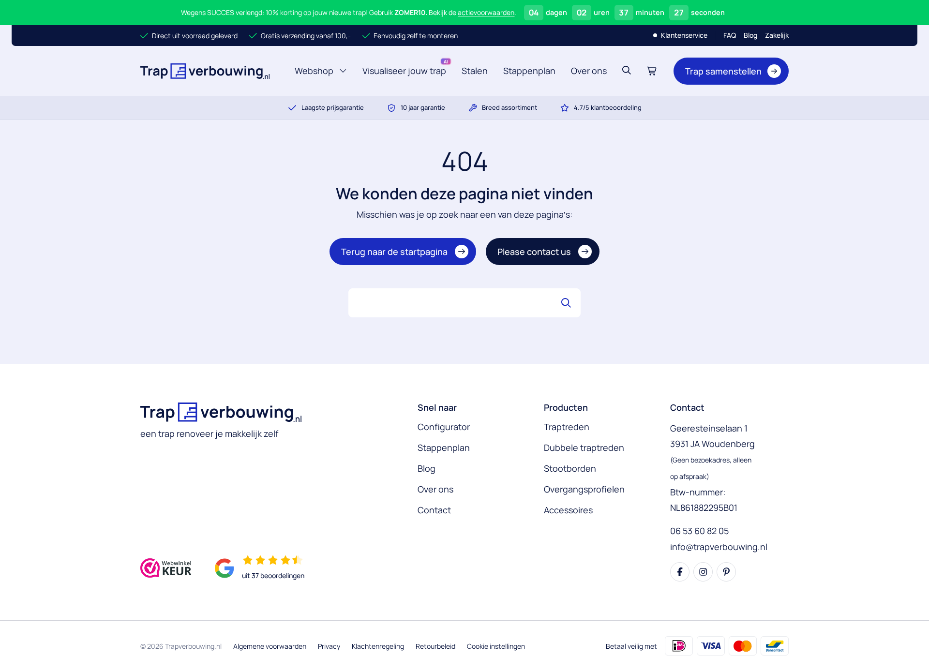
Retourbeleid (435, 646)
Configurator (444, 426)
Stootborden (570, 468)
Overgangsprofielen (584, 489)
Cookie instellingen (496, 646)
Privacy (329, 646)
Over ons (589, 70)
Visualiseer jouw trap (404, 70)
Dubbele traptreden (584, 447)
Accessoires (568, 510)
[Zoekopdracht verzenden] (566, 302)
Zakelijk (777, 35)
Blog (750, 35)
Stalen (475, 70)
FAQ (729, 35)
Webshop (315, 73)
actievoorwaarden (486, 12)
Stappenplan (529, 70)
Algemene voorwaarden (269, 646)
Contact (434, 510)
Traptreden (566, 426)
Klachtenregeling (378, 646)
